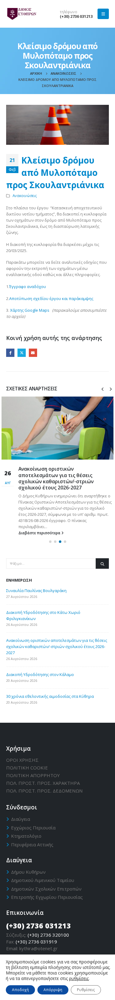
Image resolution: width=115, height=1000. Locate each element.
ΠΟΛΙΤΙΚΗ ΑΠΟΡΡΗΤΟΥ (33, 775)
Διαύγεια (20, 819)
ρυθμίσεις (79, 978)
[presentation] (102, 388)
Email (33, 353)
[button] (50, 541)
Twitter (21, 353)
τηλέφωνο (68, 11)
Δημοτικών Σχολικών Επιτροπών (46, 889)
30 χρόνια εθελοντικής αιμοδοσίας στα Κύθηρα (50, 696)
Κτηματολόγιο (26, 836)
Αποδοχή (20, 989)
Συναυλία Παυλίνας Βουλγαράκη (36, 590)
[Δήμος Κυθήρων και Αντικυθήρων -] (21, 14)
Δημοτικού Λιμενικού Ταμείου (42, 880)
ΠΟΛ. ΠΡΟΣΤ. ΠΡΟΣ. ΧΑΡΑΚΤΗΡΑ (43, 783)
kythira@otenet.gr (38, 948)
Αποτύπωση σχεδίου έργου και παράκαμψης (51, 298)
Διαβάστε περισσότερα (39, 532)
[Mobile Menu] (103, 14)
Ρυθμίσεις (86, 989)
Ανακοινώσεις (25, 195)
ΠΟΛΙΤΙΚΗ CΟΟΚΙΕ (27, 768)
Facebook (10, 353)
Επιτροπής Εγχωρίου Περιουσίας (47, 897)
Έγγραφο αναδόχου (27, 286)
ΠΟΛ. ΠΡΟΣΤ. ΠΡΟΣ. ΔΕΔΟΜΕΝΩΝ (44, 791)
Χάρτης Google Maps (29, 310)
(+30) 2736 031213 (76, 16)
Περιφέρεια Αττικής (32, 844)
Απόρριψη (53, 989)
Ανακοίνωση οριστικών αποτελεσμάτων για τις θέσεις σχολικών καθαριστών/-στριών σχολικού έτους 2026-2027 (56, 478)
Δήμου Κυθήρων (28, 872)
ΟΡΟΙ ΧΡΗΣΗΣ (22, 760)
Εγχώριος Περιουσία (33, 827)
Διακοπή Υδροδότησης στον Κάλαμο (40, 674)
